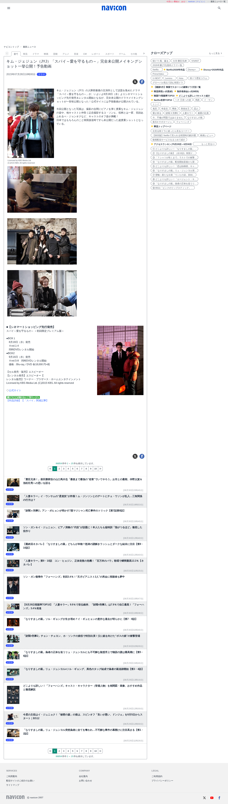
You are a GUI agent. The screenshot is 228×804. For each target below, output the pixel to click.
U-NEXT (157, 78)
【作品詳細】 (13, 400)
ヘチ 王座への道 (183, 100)
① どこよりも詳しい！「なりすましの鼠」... (174, 149)
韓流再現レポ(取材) (163, 91)
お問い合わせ (85, 780)
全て (16, 54)
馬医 (197, 100)
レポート (96, 54)
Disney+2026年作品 (213, 69)
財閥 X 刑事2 (172, 113)
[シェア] (141, 81)
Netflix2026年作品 (175, 69)
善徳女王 (185, 108)
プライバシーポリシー (162, 780)
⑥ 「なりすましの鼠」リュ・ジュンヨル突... (174, 170)
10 (95, 468)
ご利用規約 (157, 776)
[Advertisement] (114, 28)
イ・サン (208, 100)
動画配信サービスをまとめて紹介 (169, 139)
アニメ (66, 54)
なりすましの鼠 (195, 117)
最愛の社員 (203, 113)
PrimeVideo (159, 74)
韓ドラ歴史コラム (198, 78)
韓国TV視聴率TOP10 (164, 95)
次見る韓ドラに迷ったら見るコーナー (171, 131)
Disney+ (193, 69)
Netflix (157, 69)
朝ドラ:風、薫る (160, 61)
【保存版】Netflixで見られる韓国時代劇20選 (174, 135)
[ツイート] (135, 81)
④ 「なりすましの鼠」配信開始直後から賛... (174, 162)
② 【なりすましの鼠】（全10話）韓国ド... (173, 153)
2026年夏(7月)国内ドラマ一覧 (167, 65)
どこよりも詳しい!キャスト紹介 (194, 95)
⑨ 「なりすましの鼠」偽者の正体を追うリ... (174, 183)
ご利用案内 (11, 776)
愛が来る (157, 113)
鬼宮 (155, 108)
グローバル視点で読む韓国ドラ (168, 82)
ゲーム (122, 54)
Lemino (169, 78)
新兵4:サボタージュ (162, 122)
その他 (133, 54)
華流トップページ (162, 126)
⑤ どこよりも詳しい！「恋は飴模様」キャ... (174, 166)
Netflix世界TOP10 (163, 100)
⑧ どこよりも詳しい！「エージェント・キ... (174, 179)
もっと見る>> (205, 144)
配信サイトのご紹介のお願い (20, 780)
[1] (50, 468)
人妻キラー (188, 113)
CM (85, 54)
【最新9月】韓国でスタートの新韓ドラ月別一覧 (177, 87)
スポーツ (109, 54)
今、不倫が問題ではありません (168, 117)
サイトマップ (12, 785)
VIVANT (195, 61)
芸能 (55, 54)
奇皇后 (164, 108)
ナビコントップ (11, 47)
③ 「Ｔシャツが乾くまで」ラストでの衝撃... (174, 157)
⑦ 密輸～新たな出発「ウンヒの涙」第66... (173, 175)
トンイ (156, 104)
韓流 (25, 54)
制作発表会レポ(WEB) (188, 91)
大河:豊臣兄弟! (180, 61)
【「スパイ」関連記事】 (35, 400)
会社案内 (83, 776)
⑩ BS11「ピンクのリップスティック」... (173, 188)
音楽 (76, 54)
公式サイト (15, 390)
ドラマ (35, 54)
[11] (100, 468)
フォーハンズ (182, 122)
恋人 (196, 108)
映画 (46, 54)
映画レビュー (206, 135)
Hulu (182, 78)
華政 (174, 108)
